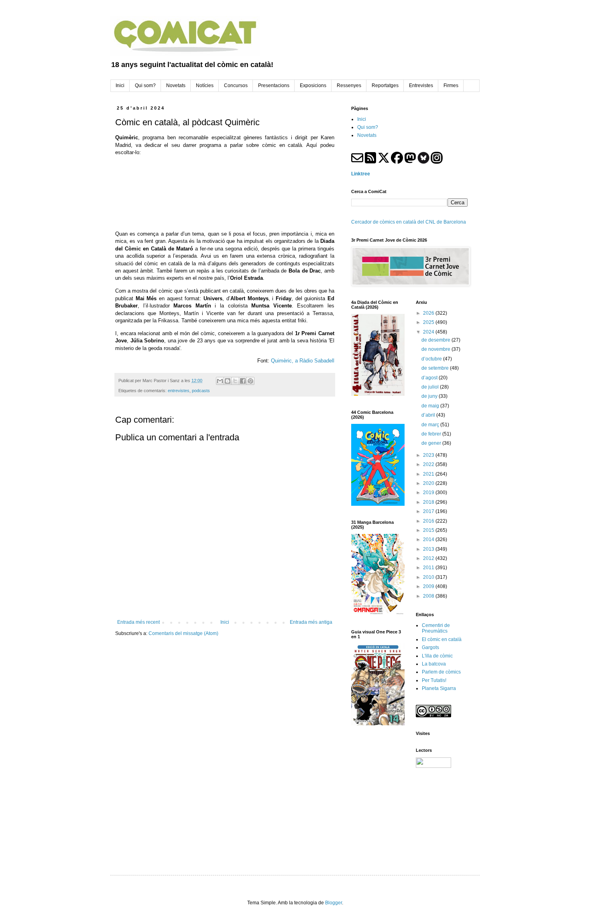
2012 (429, 558)
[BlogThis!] (228, 381)
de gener (431, 443)
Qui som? (367, 127)
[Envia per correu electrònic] (220, 381)
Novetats (366, 135)
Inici (224, 622)
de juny (430, 396)
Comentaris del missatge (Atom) (183, 633)
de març (430, 424)
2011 (429, 567)
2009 (429, 586)
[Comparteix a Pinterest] (250, 381)
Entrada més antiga (311, 622)
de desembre (436, 340)
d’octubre (432, 359)
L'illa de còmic (437, 656)
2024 (429, 332)
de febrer (431, 434)
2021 (429, 474)
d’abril (428, 415)
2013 (429, 549)
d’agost (430, 378)
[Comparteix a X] (235, 381)
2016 (429, 521)
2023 (429, 455)
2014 (429, 539)
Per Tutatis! (434, 680)
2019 (429, 492)
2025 (429, 322)
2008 (429, 596)
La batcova (434, 664)
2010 (429, 577)
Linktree (360, 174)
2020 (429, 483)
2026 (429, 313)
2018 (429, 502)
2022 (429, 464)
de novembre (436, 349)
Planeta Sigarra (439, 688)
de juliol (430, 387)
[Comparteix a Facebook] (243, 381)
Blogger (333, 903)
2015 (429, 530)
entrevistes (178, 390)
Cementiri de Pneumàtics (436, 628)
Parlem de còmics (441, 672)
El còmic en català (442, 639)
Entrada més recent (138, 622)
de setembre (435, 368)
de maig (430, 406)
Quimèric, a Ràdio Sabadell (302, 361)
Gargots (430, 647)
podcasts (201, 390)
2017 (429, 511)
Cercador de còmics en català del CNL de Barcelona (408, 222)
